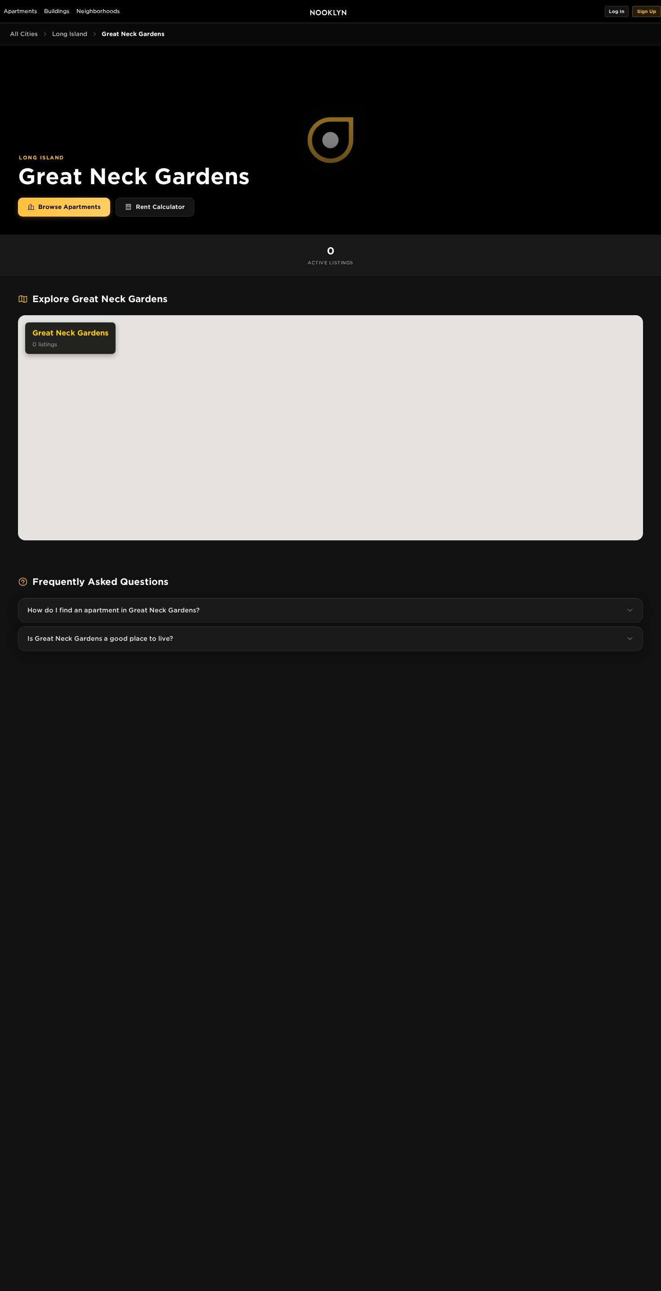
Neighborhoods (98, 11)
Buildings (56, 11)
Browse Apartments (69, 207)
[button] (617, 11)
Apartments (20, 11)
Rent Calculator (160, 207)
